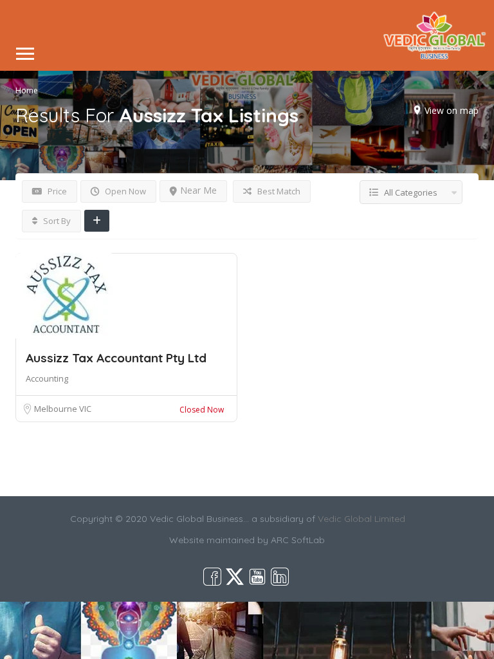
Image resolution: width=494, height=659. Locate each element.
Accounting (47, 378)
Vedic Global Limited (361, 518)
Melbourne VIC (62, 408)
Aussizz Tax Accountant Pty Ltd (116, 358)
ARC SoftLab (298, 540)
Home (26, 89)
